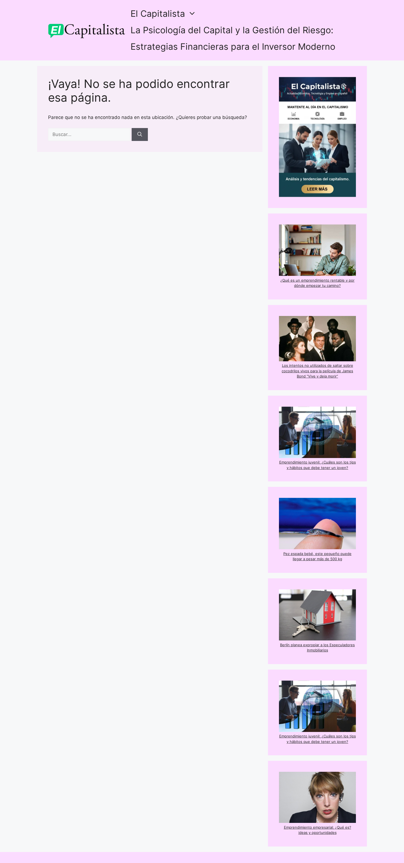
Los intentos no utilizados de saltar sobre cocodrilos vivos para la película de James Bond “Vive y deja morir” (317, 370)
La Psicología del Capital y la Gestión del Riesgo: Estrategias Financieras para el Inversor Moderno (233, 38)
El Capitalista (158, 13)
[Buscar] (140, 134)
